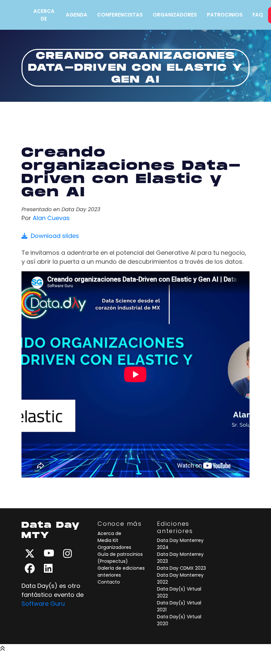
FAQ (257, 14)
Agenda (76, 14)
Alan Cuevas (51, 218)
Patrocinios (225, 14)
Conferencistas (120, 14)
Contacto (108, 582)
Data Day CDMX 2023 (181, 568)
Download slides (53, 236)
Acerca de (44, 15)
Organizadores (175, 14)
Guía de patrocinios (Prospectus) (120, 557)
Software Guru (43, 603)
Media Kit (107, 540)
